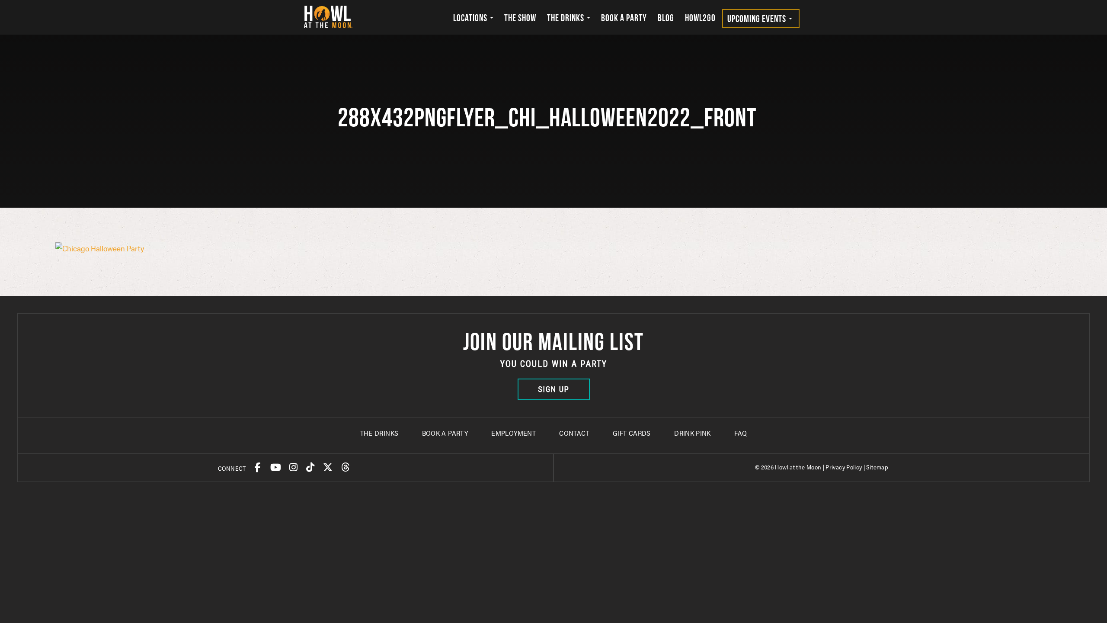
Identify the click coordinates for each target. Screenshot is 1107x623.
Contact (574, 433)
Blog (666, 18)
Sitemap (877, 466)
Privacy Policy (843, 466)
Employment (513, 433)
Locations (471, 18)
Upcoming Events (757, 18)
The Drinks (566, 18)
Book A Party (445, 433)
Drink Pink (692, 433)
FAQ (740, 433)
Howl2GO (700, 18)
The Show (520, 18)
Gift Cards (632, 433)
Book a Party (624, 18)
